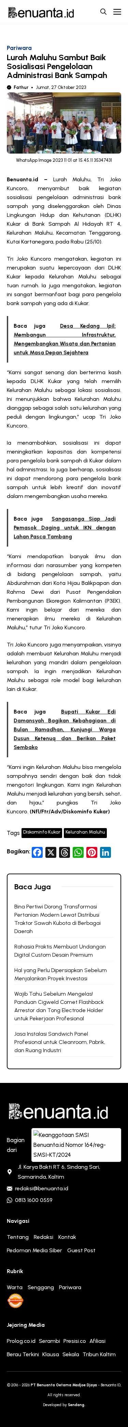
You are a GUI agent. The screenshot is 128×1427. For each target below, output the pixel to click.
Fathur (21, 87)
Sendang (76, 1405)
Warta (15, 1287)
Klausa (50, 1354)
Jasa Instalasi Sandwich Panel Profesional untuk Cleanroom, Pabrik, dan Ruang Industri (59, 1042)
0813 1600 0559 (34, 1200)
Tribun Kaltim (99, 1354)
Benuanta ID (110, 1385)
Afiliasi (97, 1341)
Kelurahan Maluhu (85, 832)
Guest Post (81, 1250)
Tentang (18, 1237)
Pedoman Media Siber (34, 1250)
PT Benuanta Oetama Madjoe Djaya (64, 1385)
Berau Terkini (23, 1354)
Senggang (41, 1287)
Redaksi (43, 1237)
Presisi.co (74, 1341)
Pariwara (19, 47)
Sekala (70, 1354)
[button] (103, 12)
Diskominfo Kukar (41, 832)
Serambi (49, 1341)
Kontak (67, 1237)
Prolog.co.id (21, 1341)
